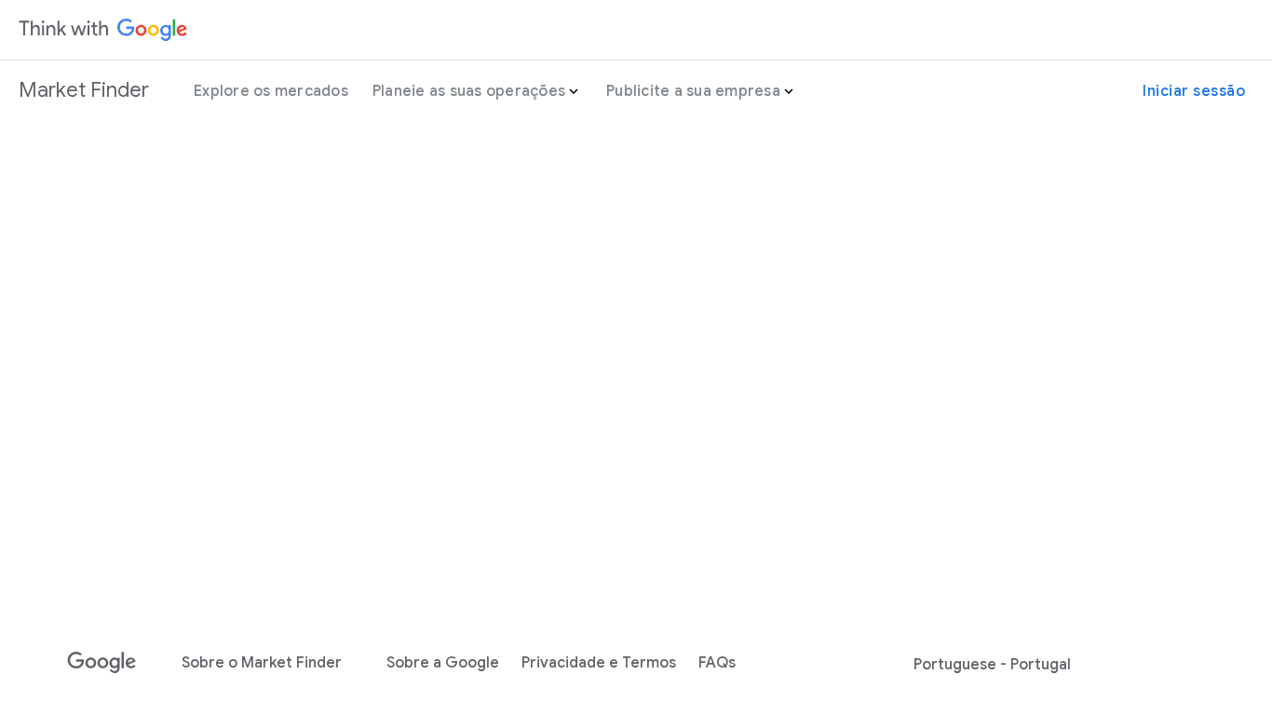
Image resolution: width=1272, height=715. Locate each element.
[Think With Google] (103, 29)
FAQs (717, 663)
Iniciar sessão (1194, 91)
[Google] (102, 663)
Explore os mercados (271, 91)
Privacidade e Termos (598, 663)
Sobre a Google (442, 663)
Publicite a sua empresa (693, 91)
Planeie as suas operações (468, 91)
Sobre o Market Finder (262, 663)
